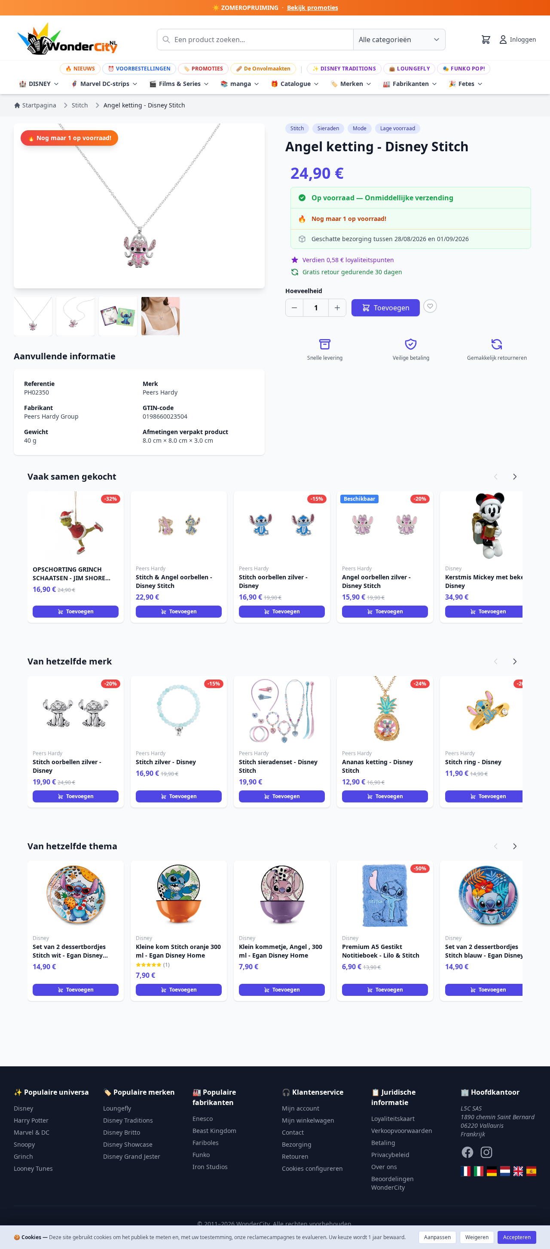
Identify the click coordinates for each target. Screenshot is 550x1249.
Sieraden (328, 128)
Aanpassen (437, 1237)
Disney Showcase (128, 1144)
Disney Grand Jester (131, 1156)
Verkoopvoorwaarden (401, 1131)
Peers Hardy (160, 392)
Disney (23, 1108)
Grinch (23, 1156)
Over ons (384, 1167)
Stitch (297, 128)
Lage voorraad (397, 128)
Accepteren (517, 1237)
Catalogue (291, 84)
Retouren (295, 1156)
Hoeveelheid (303, 291)
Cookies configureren (312, 1168)
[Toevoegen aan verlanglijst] (430, 306)
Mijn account (300, 1108)
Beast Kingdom (214, 1131)
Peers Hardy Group (51, 416)
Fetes (461, 84)
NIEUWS (80, 68)
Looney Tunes (33, 1168)
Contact (293, 1132)
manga (235, 84)
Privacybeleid (390, 1155)
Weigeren (477, 1237)
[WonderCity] (492, 1171)
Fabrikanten (406, 84)
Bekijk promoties (312, 7)
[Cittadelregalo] (479, 1171)
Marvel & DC (31, 1132)
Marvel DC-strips (99, 84)
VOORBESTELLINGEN (139, 68)
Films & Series (175, 84)
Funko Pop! (464, 68)
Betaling (383, 1143)
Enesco (202, 1118)
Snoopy (24, 1144)
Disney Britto (121, 1132)
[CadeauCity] (466, 1171)
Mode (360, 128)
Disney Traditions (344, 68)
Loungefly (409, 68)
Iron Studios (210, 1167)
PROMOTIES (203, 68)
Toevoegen (80, 611)
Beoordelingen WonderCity (392, 1183)
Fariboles (205, 1143)
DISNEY (35, 84)
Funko (201, 1155)
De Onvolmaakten (263, 68)
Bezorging (297, 1144)
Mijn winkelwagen (308, 1120)
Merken (346, 84)
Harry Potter (31, 1120)
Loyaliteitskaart (393, 1118)
